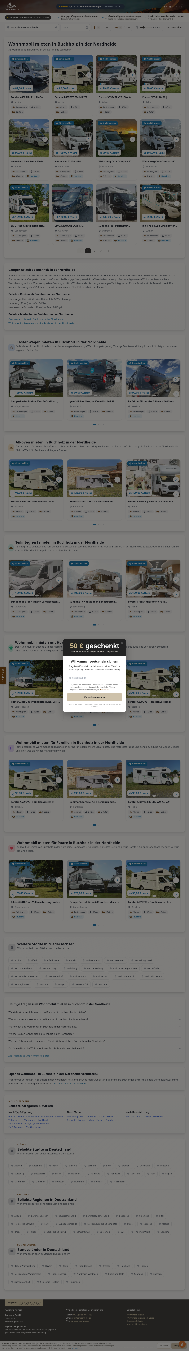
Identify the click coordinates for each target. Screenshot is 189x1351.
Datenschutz (105, 690)
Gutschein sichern (94, 697)
